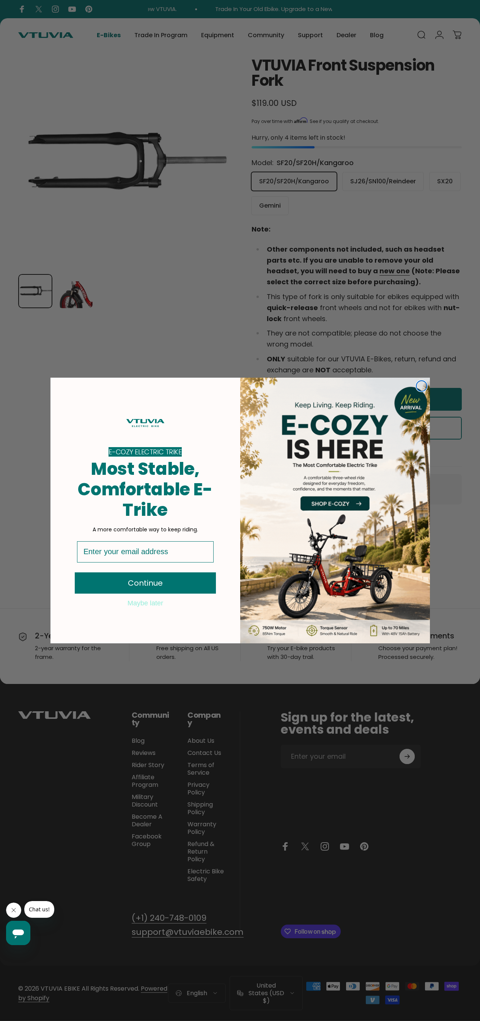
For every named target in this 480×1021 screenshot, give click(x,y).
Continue (145, 583)
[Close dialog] (421, 386)
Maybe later (145, 603)
